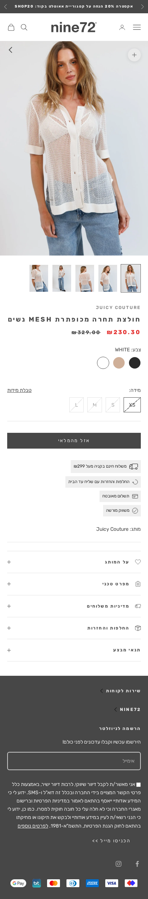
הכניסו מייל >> (111, 840)
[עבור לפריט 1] (131, 278)
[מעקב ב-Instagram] (118, 863)
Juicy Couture (118, 307)
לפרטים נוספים (33, 826)
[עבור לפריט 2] (108, 278)
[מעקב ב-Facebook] (137, 863)
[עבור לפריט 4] (62, 278)
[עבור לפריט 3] (85, 278)
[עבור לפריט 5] (39, 278)
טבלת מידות (19, 390)
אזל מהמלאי (74, 440)
